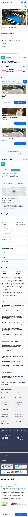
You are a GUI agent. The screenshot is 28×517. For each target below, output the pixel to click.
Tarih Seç (20, 102)
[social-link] (2, 431)
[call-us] (22, 2)
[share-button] (25, 27)
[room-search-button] (25, 82)
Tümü (23, 66)
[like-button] (22, 27)
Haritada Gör (21, 183)
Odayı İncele (4, 98)
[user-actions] (25, 2)
